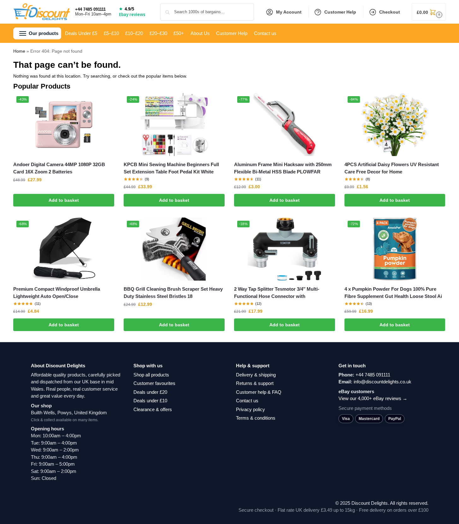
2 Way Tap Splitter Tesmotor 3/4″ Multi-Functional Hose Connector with (276, 292)
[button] (429, 11)
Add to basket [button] (64, 200)
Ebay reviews (132, 14)
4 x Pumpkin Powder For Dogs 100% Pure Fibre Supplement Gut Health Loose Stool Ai (393, 292)
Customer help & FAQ (258, 392)
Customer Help (340, 12)
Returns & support (255, 383)
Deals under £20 (150, 392)
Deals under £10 (150, 400)
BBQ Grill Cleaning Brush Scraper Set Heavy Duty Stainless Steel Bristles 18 (173, 292)
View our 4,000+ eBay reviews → (372, 398)
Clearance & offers (152, 409)
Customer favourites (154, 383)
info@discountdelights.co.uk (382, 381)
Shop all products (151, 374)
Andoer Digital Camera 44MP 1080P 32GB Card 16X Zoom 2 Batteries (59, 168)
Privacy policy (250, 409)
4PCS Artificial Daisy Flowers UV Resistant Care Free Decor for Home (391, 168)
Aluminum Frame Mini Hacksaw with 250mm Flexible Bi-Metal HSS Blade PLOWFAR (283, 168)
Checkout (389, 12)
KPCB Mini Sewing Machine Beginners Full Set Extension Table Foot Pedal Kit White (171, 168)
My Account (289, 12)
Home (19, 51)
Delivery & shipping (256, 374)
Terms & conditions (255, 418)
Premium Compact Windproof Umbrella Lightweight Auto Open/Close (56, 292)
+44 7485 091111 (90, 9)
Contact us (247, 400)
